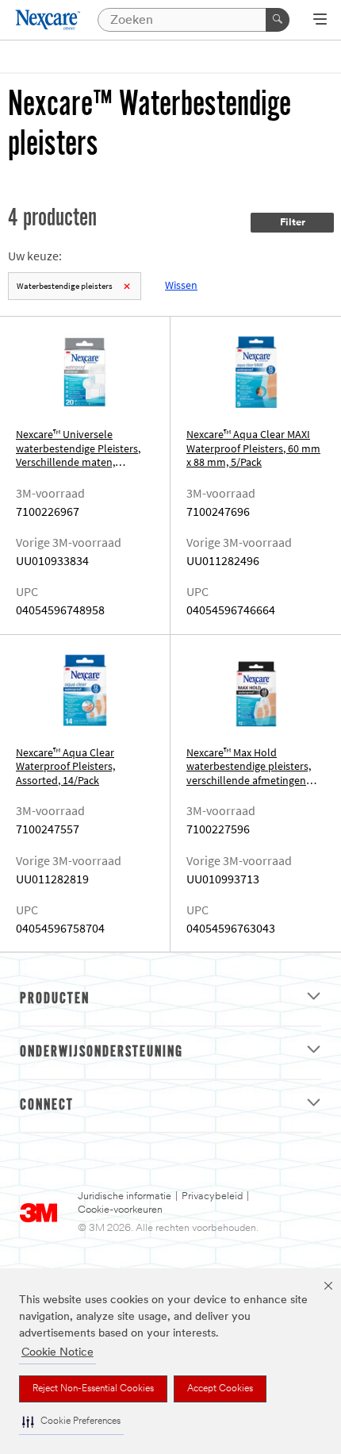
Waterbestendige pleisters (65, 286)
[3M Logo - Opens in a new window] (49, 20)
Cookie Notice (57, 1353)
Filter (292, 222)
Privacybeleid (212, 1196)
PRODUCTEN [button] (55, 999)
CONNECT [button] (47, 1105)
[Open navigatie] (320, 20)
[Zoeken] (277, 20)
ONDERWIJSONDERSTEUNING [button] (101, 1052)
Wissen (181, 285)
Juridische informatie (124, 1196)
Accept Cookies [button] (220, 1389)
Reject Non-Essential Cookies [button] (93, 1389)
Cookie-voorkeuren (120, 1210)
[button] (71, 1422)
